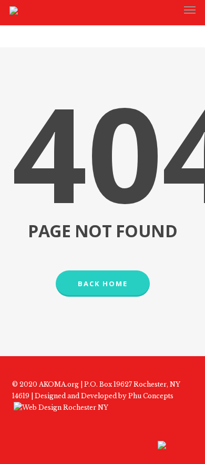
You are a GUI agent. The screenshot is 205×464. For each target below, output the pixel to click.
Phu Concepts (150, 396)
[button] (190, 10)
